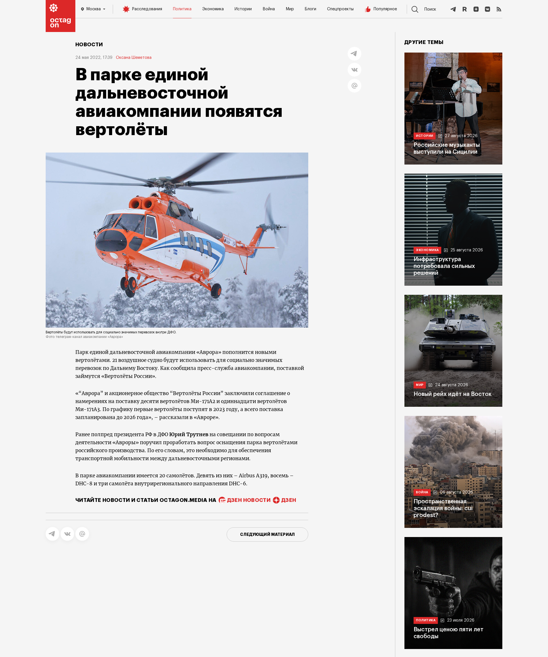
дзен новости (249, 500)
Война (269, 9)
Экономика (213, 9)
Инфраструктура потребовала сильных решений (444, 266)
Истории (243, 9)
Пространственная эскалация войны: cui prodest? (443, 508)
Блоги (310, 9)
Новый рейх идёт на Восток (452, 394)
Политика (182, 9)
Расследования (147, 9)
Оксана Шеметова (134, 58)
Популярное (385, 9)
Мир (290, 9)
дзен (288, 500)
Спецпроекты (340, 9)
